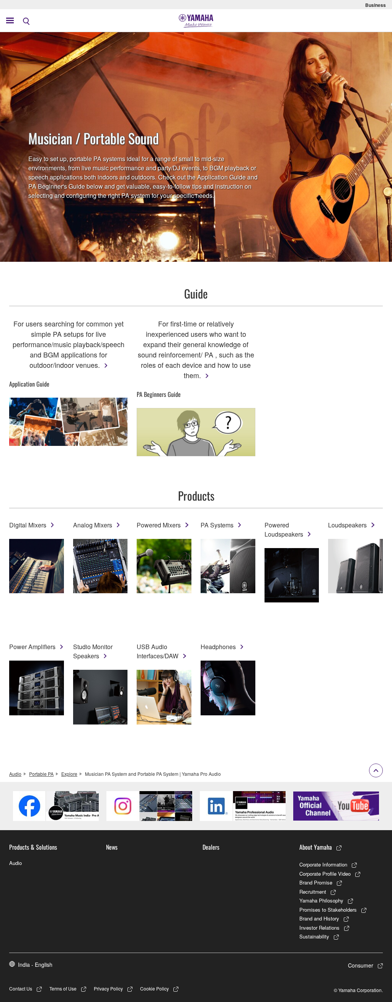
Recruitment (312, 891)
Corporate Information (323, 864)
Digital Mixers (27, 525)
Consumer (360, 965)
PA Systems (217, 525)
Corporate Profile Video (325, 873)
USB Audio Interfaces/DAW (157, 651)
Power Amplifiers (32, 646)
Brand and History (319, 918)
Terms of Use (63, 988)
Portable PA (41, 773)
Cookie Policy (154, 988)
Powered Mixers (159, 525)
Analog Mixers (92, 525)
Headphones (218, 646)
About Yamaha (315, 847)
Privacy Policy (108, 988)
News (112, 847)
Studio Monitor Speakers (93, 651)
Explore (69, 773)
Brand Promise (315, 882)
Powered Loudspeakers (284, 530)
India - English (35, 964)
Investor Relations (319, 927)
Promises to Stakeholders (328, 909)
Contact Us (20, 988)
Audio (15, 773)
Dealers (211, 847)
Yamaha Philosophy (321, 900)
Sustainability (314, 936)
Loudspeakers (347, 525)
